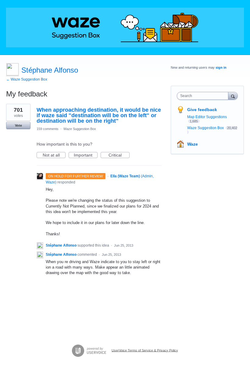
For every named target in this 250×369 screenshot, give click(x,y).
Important (86, 155)
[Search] (233, 95)
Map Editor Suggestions (207, 117)
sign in (221, 67)
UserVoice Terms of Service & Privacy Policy (145, 350)
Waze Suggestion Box (79, 129)
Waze (192, 144)
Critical (119, 155)
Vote (18, 125)
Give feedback (202, 109)
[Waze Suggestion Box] (125, 27)
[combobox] (204, 96)
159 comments (48, 129)
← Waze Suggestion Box (26, 79)
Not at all (54, 155)
